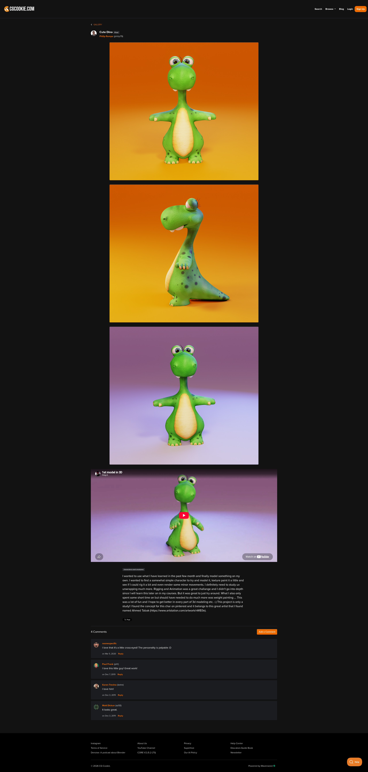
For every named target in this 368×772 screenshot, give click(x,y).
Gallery (97, 24)
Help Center (237, 743)
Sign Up (360, 9)
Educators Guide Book (242, 748)
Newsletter (236, 752)
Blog (341, 9)
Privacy (187, 743)
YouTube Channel (146, 748)
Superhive (189, 748)
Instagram (96, 743)
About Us (142, 743)
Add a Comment (267, 631)
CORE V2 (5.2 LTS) (146, 752)
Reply (120, 654)
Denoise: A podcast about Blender (108, 752)
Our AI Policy (190, 752)
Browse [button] (329, 9)
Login (350, 9)
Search (318, 9)
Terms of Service (99, 748)
